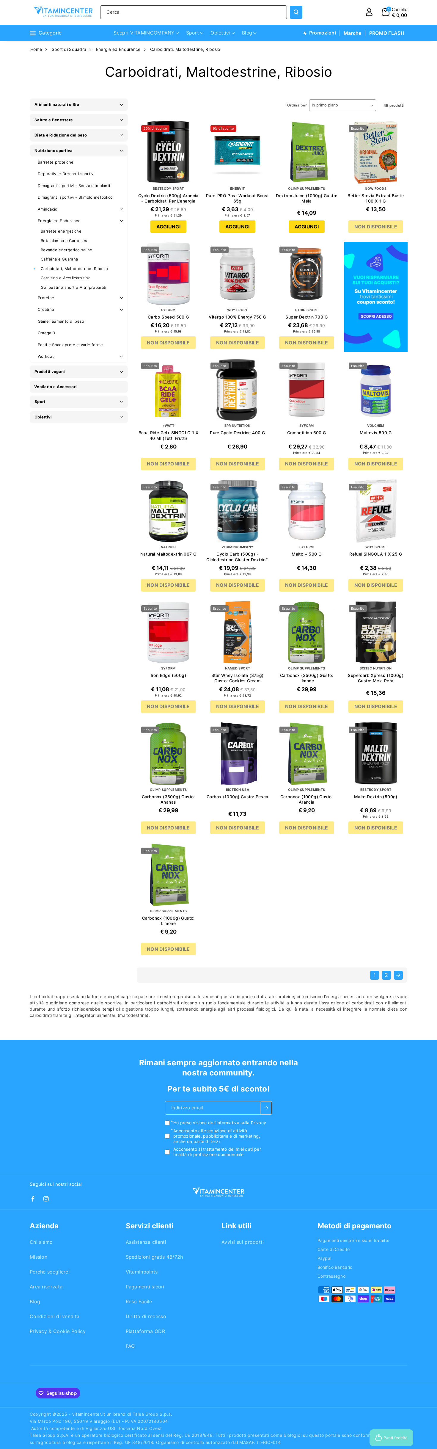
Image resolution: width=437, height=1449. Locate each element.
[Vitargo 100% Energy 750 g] (237, 273)
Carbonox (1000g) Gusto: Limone (168, 920)
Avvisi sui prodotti (242, 1242)
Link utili (236, 1225)
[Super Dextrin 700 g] (306, 273)
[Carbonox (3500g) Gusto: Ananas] (168, 753)
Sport (39, 401)
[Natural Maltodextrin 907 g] (168, 511)
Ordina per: (297, 105)
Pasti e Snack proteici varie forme (70, 344)
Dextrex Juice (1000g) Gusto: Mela (306, 198)
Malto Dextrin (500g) (375, 796)
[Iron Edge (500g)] (168, 632)
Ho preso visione (219, 1122)
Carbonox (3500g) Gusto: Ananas (168, 799)
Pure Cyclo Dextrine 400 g (237, 432)
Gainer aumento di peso (61, 321)
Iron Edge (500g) (168, 675)
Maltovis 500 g (376, 432)
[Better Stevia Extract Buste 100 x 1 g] (376, 152)
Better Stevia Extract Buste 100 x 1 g (376, 198)
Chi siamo (41, 1242)
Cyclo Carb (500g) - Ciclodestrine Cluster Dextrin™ (237, 556)
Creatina (46, 309)
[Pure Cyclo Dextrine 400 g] (237, 389)
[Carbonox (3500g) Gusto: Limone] (306, 632)
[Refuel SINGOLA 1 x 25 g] (376, 511)
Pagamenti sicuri (145, 1287)
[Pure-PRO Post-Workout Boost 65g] (237, 152)
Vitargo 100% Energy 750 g (237, 316)
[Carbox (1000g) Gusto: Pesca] (237, 753)
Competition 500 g (306, 432)
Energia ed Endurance (118, 49)
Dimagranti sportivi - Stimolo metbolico (75, 197)
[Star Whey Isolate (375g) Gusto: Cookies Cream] (237, 632)
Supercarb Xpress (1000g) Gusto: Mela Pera (375, 678)
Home (36, 49)
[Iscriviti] (266, 1107)
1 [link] (374, 975)
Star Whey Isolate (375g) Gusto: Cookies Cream (237, 678)
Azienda (44, 1225)
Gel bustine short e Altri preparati (73, 287)
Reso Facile (139, 1301)
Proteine (46, 297)
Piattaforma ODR (145, 1331)
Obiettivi (43, 417)
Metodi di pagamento (354, 1225)
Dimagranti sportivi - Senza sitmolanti (74, 185)
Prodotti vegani (49, 371)
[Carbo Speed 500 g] (168, 273)
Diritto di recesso (146, 1316)
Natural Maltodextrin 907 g (168, 553)
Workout (46, 356)
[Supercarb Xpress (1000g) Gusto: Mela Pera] (376, 632)
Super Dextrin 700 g (306, 316)
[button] (394, 12)
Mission (38, 1257)
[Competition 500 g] (306, 389)
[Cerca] (296, 12)
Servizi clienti (150, 1225)
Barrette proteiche (55, 162)
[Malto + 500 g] (306, 511)
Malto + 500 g (306, 553)
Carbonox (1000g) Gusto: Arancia (306, 799)
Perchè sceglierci (50, 1272)
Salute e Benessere (53, 119)
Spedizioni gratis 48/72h (154, 1257)
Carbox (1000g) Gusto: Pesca (237, 796)
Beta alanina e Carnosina (64, 240)
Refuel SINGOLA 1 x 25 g (375, 553)
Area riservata (46, 1287)
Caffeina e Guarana (59, 259)
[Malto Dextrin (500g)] (376, 753)
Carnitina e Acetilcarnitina (65, 277)
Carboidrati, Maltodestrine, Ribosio (185, 49)
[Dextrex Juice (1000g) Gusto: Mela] (306, 152)
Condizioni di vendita (54, 1316)
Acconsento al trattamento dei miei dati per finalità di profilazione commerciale (217, 1152)
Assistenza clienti (146, 1242)
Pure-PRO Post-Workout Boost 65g (237, 198)
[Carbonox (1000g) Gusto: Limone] (168, 875)
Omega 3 (46, 332)
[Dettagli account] (369, 12)
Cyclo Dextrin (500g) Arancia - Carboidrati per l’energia (168, 198)
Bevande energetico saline (66, 249)
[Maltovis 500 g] (376, 389)
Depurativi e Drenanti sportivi (66, 173)
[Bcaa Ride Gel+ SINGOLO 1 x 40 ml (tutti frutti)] (168, 389)
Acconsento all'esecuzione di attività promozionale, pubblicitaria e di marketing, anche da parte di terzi (216, 1136)
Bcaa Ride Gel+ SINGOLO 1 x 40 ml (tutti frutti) (168, 435)
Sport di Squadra (69, 49)
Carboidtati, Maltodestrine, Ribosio (74, 268)
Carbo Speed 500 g (168, 316)
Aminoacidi (48, 209)
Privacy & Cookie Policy (58, 1331)
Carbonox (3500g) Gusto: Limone (306, 678)
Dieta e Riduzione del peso (60, 135)
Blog (35, 1301)
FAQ (130, 1346)
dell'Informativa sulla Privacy (237, 1122)
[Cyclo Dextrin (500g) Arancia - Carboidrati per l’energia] (168, 152)
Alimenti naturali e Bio (56, 104)
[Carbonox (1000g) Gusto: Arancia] (306, 753)
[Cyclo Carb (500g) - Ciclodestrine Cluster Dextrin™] (237, 511)
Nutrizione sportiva (53, 150)
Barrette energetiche (61, 231)
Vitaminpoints (142, 1272)
